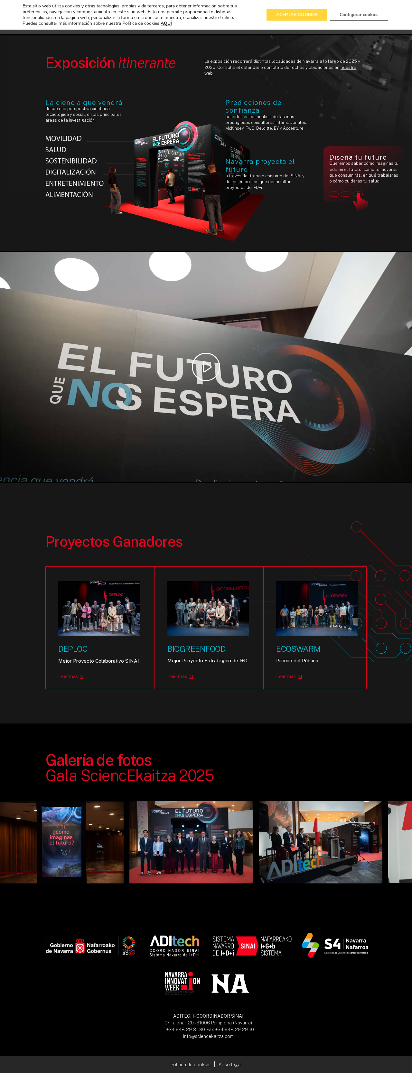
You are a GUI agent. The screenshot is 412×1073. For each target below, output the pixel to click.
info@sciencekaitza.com (208, 1036)
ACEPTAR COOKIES (297, 15)
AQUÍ (166, 23)
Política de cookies (191, 1064)
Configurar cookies (359, 15)
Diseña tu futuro (363, 181)
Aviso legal (230, 1064)
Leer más (68, 676)
